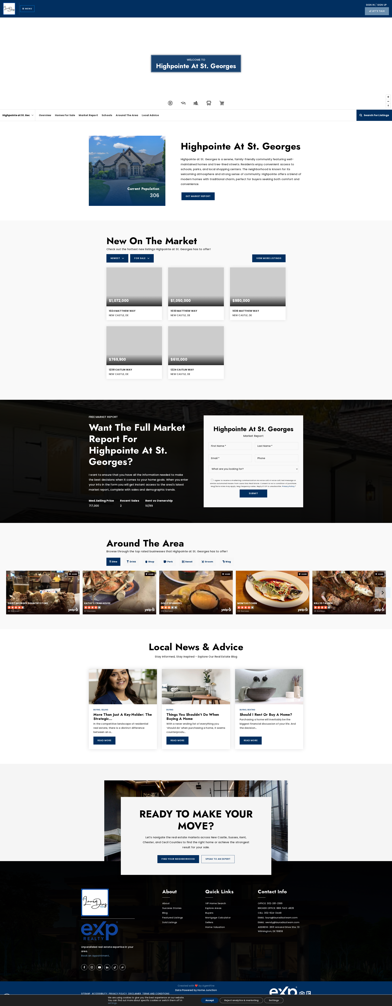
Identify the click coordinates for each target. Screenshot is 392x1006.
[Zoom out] (388, 101)
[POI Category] (170, 103)
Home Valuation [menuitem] (215, 927)
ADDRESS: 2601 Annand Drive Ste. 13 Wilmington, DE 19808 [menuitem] (278, 929)
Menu (28, 8)
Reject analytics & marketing (241, 1000)
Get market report (198, 196)
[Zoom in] (388, 97)
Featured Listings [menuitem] (172, 917)
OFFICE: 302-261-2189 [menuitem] (270, 903)
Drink (133, 561)
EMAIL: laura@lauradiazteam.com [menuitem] (278, 917)
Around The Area (127, 115)
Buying (96, 709)
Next (382, 592)
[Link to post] (123, 686)
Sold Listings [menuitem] (169, 922)
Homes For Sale (65, 115)
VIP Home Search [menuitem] (215, 903)
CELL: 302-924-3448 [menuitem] (269, 912)
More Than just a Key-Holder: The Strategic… (122, 716)
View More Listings (268, 258)
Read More (104, 740)
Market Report (88, 115)
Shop (151, 561)
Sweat (188, 561)
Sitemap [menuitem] (85, 993)
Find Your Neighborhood (178, 858)
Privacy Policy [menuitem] (118, 993)
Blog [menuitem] (165, 912)
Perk (170, 561)
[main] (196, 391)
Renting (251, 709)
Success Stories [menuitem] (172, 908)
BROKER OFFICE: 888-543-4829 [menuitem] (276, 908)
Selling (104, 709)
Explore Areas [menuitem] (213, 908)
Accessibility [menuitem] (99, 993)
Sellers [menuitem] (209, 922)
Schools (107, 115)
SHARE (74, 574)
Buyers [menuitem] (209, 912)
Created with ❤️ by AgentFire (196, 985)
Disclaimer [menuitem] (134, 993)
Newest (115, 258)
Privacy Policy (288, 486)
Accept (209, 1000)
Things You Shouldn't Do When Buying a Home (192, 716)
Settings (274, 1000)
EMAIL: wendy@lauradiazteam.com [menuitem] (278, 922)
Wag (228, 561)
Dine (114, 561)
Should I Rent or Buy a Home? (266, 714)
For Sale (139, 258)
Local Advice (150, 115)
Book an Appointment (95, 955)
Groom (209, 561)
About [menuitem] (166, 903)
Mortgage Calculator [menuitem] (218, 917)
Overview (45, 115)
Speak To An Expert (217, 858)
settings (112, 1003)
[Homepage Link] (9, 8)
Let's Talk (378, 11)
